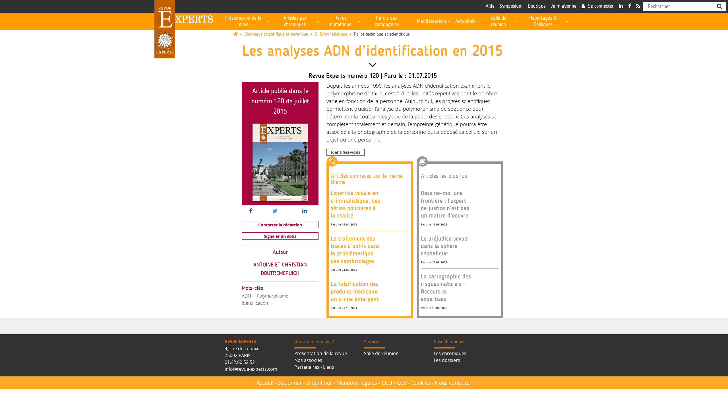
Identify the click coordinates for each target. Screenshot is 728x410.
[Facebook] (629, 7)
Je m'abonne (563, 6)
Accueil (265, 382)
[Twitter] (275, 211)
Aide (490, 6)
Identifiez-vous (345, 152)
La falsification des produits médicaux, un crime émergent (355, 291)
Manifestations (432, 21)
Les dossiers (447, 360)
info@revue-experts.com (251, 369)
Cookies (420, 382)
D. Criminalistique (331, 34)
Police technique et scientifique (382, 34)
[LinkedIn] (304, 211)
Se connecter (601, 6)
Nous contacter (453, 382)
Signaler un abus (280, 236)
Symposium (511, 6)
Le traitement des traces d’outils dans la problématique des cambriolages (355, 250)
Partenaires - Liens (314, 367)
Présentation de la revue (320, 353)
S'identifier (319, 382)
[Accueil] (238, 34)
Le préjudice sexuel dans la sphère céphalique (445, 246)
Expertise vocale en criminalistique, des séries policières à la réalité (355, 204)
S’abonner (290, 382)
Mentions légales (356, 382)
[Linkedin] (621, 7)
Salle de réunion (381, 353)
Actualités (465, 21)
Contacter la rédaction (280, 224)
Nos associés (308, 360)
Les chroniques (450, 353)
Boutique (537, 6)
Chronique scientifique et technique (276, 34)
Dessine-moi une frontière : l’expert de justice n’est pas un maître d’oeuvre (445, 204)
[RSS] (638, 7)
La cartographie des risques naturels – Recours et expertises (446, 287)
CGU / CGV (394, 382)
